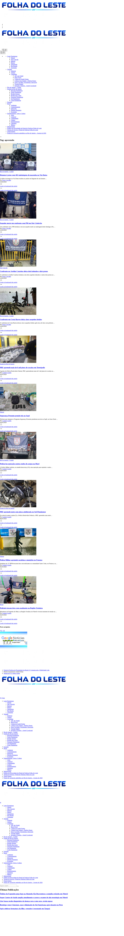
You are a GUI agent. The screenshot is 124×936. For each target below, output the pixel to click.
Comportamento (15, 107)
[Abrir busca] (0, 136)
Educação (14, 108)
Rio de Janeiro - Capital (7, 171)
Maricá (13, 63)
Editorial (13, 71)
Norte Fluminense (16, 92)
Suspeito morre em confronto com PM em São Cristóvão (21, 223)
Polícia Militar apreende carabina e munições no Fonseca (21, 560)
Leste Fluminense (12, 56)
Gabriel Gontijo (6, 372)
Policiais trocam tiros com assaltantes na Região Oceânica (21, 608)
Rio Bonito (14, 66)
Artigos (13, 72)
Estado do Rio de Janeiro (14, 89)
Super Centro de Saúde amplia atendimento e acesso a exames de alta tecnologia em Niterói (34, 897)
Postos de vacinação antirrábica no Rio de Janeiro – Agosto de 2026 (26, 133)
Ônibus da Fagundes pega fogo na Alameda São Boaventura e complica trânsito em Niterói (34, 894)
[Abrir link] (13, 648)
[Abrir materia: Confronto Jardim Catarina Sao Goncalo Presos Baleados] (18, 266)
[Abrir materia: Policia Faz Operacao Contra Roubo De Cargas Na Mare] (18, 458)
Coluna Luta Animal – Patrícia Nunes (25, 81)
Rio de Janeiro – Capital (14, 87)
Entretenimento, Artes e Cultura (16, 113)
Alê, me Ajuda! (19, 76)
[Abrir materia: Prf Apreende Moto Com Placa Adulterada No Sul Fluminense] (18, 507)
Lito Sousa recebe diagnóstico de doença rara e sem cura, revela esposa (26, 901)
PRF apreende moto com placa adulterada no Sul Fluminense (23, 512)
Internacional (11, 126)
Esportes (9, 102)
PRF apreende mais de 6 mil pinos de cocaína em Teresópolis (22, 367)
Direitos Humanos (16, 110)
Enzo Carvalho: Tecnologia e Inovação (26, 82)
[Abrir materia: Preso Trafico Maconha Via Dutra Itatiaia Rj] (18, 170)
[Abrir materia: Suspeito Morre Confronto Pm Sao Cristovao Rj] (18, 218)
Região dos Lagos (16, 95)
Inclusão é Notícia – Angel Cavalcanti (25, 86)
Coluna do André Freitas (22, 79)
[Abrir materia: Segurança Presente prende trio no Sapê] (18, 410)
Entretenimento (15, 121)
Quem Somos (11, 131)
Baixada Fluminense (17, 90)
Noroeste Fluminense (17, 97)
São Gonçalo (14, 59)
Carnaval (13, 117)
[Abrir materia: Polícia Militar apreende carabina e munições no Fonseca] (18, 555)
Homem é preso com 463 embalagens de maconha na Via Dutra (23, 175)
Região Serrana (15, 94)
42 (4, 630)
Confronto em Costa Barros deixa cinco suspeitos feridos (21, 319)
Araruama (14, 68)
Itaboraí (13, 61)
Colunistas (14, 74)
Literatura (13, 123)
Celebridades (14, 118)
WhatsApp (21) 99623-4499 (12, 673)
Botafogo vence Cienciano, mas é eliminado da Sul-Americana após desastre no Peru (31, 905)
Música (13, 125)
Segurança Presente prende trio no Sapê (15, 416)
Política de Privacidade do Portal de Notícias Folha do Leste (24, 128)
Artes (12, 115)
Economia (14, 112)
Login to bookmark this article (8, 186)
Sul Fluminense (15, 99)
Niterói (13, 58)
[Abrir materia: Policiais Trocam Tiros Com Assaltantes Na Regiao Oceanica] (18, 603)
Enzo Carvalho (6, 180)
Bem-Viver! (18, 77)
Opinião (9, 69)
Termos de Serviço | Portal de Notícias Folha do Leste (22, 130)
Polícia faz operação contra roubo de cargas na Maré (19, 464)
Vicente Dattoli (19, 84)
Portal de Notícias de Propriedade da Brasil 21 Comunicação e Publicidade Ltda (26, 670)
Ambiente (14, 105)
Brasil (9, 104)
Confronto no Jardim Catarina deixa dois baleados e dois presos (24, 271)
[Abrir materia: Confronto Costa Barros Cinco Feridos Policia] (18, 314)
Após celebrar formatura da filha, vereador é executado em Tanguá (25, 909)
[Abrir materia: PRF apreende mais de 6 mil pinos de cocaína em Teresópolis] (18, 362)
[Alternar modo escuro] (4, 50)
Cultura (13, 120)
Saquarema (14, 64)
